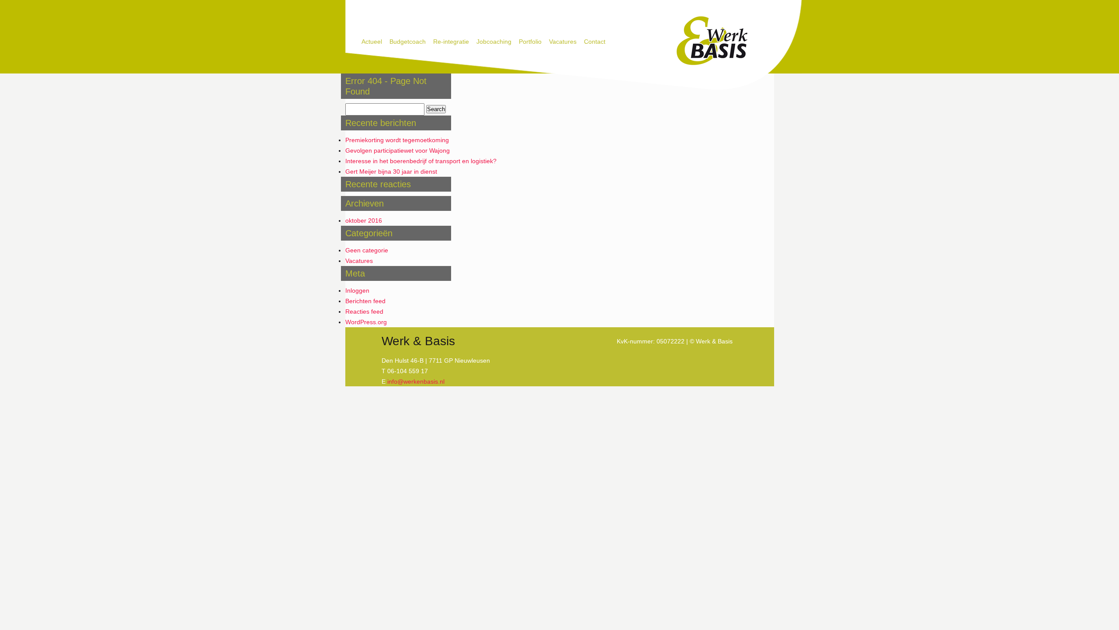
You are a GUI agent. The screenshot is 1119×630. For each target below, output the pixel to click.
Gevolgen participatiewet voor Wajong (397, 150)
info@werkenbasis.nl (416, 381)
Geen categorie (366, 250)
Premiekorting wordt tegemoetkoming (397, 140)
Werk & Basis (711, 41)
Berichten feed (365, 301)
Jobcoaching (493, 41)
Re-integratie (451, 41)
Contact (594, 41)
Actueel (371, 41)
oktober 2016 (363, 220)
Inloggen (357, 290)
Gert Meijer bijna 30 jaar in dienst (391, 171)
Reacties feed (364, 311)
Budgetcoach (407, 41)
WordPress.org (366, 322)
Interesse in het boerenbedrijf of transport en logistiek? (421, 161)
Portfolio (530, 41)
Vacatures (563, 41)
